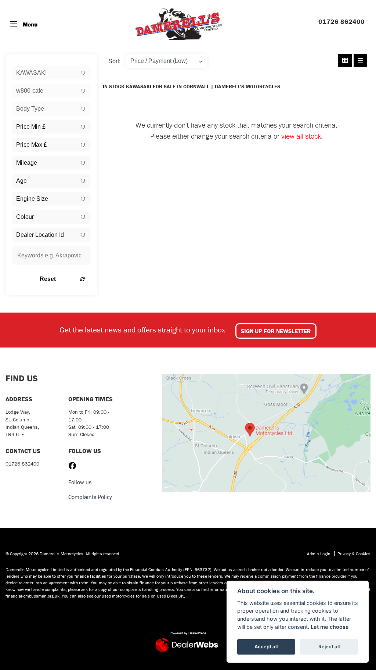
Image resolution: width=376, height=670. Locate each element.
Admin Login (318, 553)
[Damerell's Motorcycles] (179, 24)
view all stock (301, 135)
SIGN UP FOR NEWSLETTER (276, 331)
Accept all (266, 646)
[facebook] (74, 466)
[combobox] (51, 72)
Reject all (329, 646)
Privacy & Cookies (353, 553)
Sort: (114, 61)
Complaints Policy (90, 496)
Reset (48, 279)
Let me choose (330, 627)
